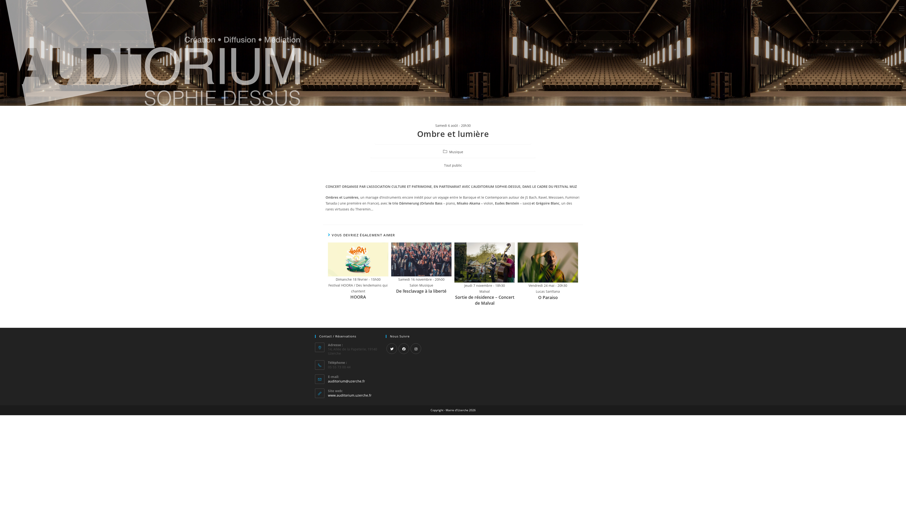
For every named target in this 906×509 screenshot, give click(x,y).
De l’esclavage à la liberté (421, 291)
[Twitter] (391, 348)
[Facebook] (403, 348)
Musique (456, 152)
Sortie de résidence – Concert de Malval (484, 300)
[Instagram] (416, 348)
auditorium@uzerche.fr (346, 381)
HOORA (358, 297)
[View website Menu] (901, 9)
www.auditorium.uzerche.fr (350, 395)
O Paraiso (548, 297)
